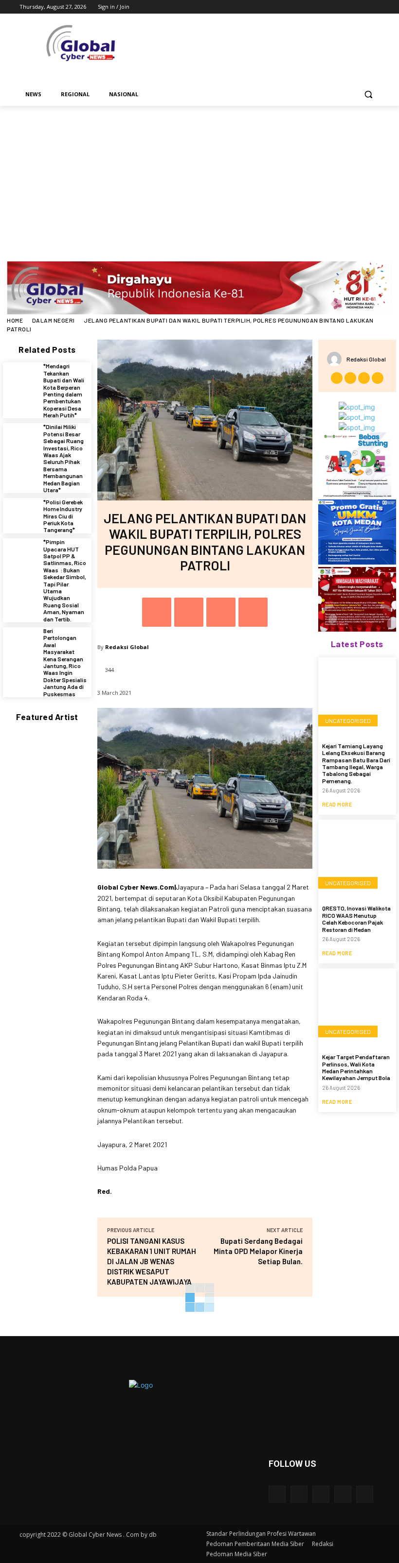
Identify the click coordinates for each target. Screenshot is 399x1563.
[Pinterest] (221, 612)
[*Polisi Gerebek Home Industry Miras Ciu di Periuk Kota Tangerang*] (20, 515)
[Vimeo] (360, 7)
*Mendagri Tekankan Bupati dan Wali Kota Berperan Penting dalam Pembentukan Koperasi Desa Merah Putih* (63, 390)
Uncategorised (348, 720)
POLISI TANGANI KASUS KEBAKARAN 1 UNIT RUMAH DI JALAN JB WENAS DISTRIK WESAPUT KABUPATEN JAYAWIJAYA (151, 1261)
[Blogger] (277, 1494)
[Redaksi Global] (336, 359)
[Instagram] (333, 7)
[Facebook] (320, 7)
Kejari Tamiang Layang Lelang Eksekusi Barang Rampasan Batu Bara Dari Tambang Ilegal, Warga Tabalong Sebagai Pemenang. (356, 763)
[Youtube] (374, 7)
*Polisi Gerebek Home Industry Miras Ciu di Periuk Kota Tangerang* (63, 515)
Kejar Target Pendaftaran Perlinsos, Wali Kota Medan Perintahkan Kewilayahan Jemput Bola (356, 1067)
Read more (337, 804)
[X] (347, 7)
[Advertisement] (199, 179)
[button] (368, 94)
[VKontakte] (364, 1494)
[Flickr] (320, 1494)
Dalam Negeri (53, 320)
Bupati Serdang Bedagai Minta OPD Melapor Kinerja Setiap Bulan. (258, 1251)
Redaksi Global (127, 647)
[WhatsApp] (253, 612)
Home (15, 320)
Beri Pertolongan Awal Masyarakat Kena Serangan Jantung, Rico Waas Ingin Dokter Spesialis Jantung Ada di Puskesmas (65, 662)
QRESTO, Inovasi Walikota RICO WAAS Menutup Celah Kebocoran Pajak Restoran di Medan (356, 918)
